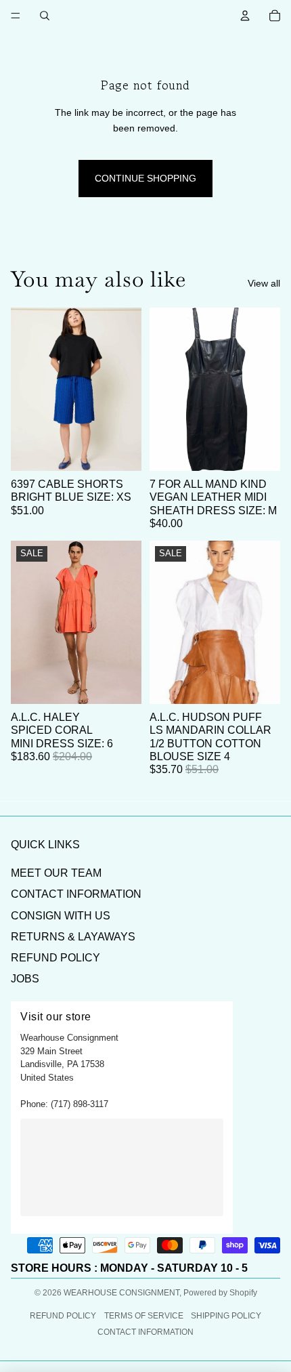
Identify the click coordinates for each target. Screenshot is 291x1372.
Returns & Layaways (73, 936)
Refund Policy (55, 957)
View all (264, 283)
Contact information (145, 1332)
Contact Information (76, 894)
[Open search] (45, 15)
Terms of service (143, 1316)
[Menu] (15, 15)
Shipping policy (226, 1316)
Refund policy (63, 1316)
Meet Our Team (56, 873)
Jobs (25, 978)
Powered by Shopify (220, 1292)
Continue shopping (145, 178)
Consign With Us (60, 915)
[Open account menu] (245, 15)
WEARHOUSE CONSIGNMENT (121, 1292)
